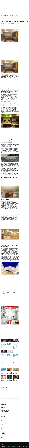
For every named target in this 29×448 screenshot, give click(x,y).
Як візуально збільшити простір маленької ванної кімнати (16, 373)
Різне (1, 428)
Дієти (1, 419)
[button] (27, 15)
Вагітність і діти (3, 416)
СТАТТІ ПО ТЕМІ (3, 366)
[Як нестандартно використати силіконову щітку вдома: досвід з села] (3, 369)
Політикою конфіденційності (12, 446)
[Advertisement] (14, 9)
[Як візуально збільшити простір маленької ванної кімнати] (16, 369)
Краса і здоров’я (11, 15)
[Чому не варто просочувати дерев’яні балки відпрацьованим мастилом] (9, 369)
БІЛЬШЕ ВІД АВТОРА (9, 366)
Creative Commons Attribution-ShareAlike (5, 445)
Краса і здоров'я (3, 421)
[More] (15, 27)
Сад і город (15, 15)
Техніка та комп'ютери (4, 436)
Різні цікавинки (3, 429)
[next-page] (10, 384)
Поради (7, 15)
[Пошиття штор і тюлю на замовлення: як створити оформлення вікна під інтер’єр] (3, 377)
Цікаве (2, 437)
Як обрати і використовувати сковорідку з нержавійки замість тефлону (15, 381)
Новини (5, 15)
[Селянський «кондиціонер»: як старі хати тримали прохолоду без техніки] (9, 377)
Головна (2, 15)
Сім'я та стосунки (3, 433)
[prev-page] (8, 384)
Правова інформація (21, 442)
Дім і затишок (19, 15)
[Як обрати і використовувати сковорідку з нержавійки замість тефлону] (16, 377)
